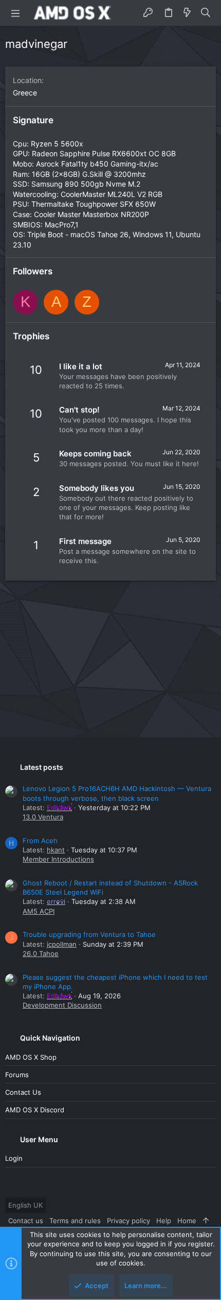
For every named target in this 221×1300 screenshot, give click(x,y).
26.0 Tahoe (41, 953)
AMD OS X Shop (31, 1057)
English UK (25, 1205)
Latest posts (41, 767)
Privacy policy (128, 1220)
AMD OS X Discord (34, 1110)
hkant (56, 850)
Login (14, 1158)
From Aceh (40, 840)
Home (186, 1220)
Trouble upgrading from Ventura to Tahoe (89, 934)
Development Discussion (62, 1005)
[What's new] (187, 13)
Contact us (23, 1092)
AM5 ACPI (38, 911)
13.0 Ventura (43, 817)
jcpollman (62, 944)
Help (163, 1220)
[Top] (205, 1220)
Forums (17, 1075)
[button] (15, 13)
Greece (25, 92)
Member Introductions (58, 859)
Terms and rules (75, 1220)
